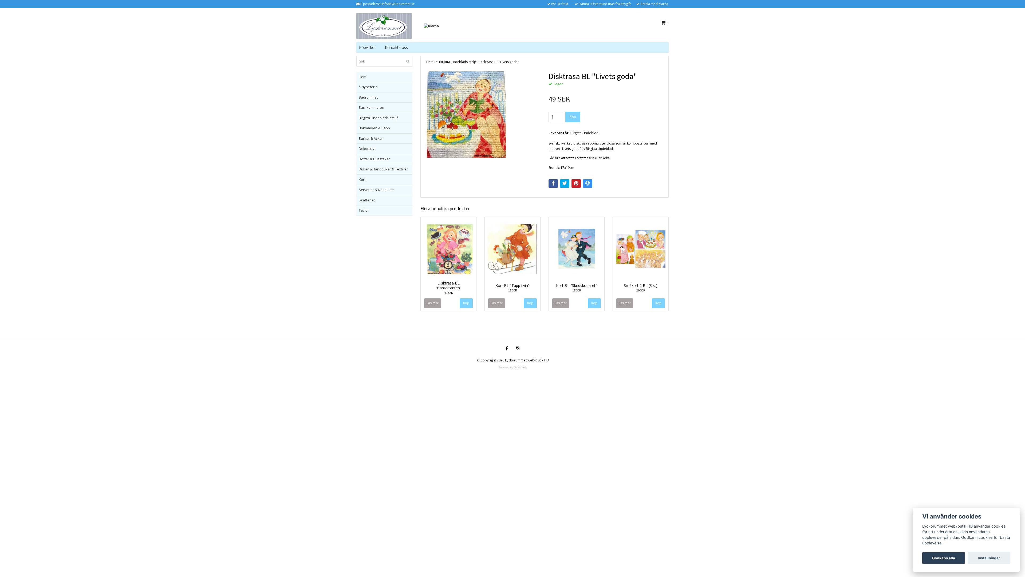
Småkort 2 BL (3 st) (640, 285)
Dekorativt (367, 148)
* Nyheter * (368, 86)
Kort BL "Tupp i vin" (512, 285)
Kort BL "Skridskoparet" (576, 285)
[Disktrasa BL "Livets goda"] (483, 114)
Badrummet (368, 97)
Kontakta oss (396, 47)
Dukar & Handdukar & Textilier (383, 169)
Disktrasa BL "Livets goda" (499, 62)
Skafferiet (367, 200)
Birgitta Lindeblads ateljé (379, 117)
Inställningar (989, 558)
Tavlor (364, 210)
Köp (573, 116)
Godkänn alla (943, 558)
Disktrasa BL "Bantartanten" (448, 285)
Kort (362, 179)
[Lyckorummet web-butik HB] (384, 25)
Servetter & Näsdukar (376, 189)
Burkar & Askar (371, 138)
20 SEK (640, 290)
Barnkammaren (371, 107)
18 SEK (512, 290)
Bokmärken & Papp (374, 128)
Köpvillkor (367, 47)
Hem (362, 76)
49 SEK (448, 293)
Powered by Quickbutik (512, 367)
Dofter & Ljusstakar (374, 159)
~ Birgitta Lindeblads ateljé (456, 62)
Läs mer (433, 303)
